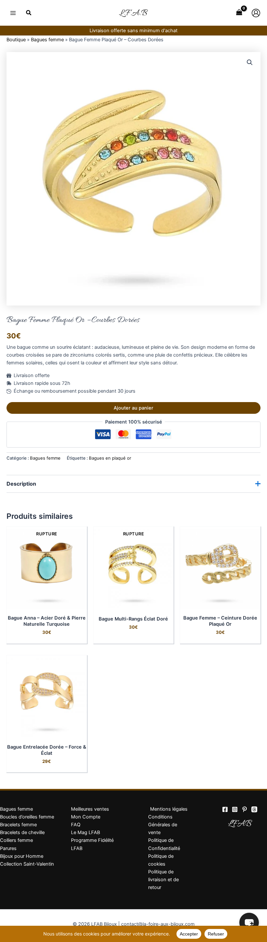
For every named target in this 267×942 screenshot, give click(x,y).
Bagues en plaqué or (110, 458)
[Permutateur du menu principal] (13, 12)
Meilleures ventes (90, 809)
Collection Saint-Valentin (27, 864)
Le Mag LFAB (85, 832)
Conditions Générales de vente (162, 824)
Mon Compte (85, 817)
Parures (8, 848)
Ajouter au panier (133, 408)
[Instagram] (235, 809)
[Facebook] (225, 809)
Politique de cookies (161, 860)
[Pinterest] (244, 809)
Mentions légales (169, 809)
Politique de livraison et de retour (163, 879)
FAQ (75, 825)
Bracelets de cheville (22, 832)
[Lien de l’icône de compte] (255, 13)
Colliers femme (16, 840)
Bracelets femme (18, 825)
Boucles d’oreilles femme (27, 817)
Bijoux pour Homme (21, 856)
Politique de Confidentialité (164, 844)
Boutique (16, 40)
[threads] (254, 809)
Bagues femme (47, 40)
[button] (29, 13)
